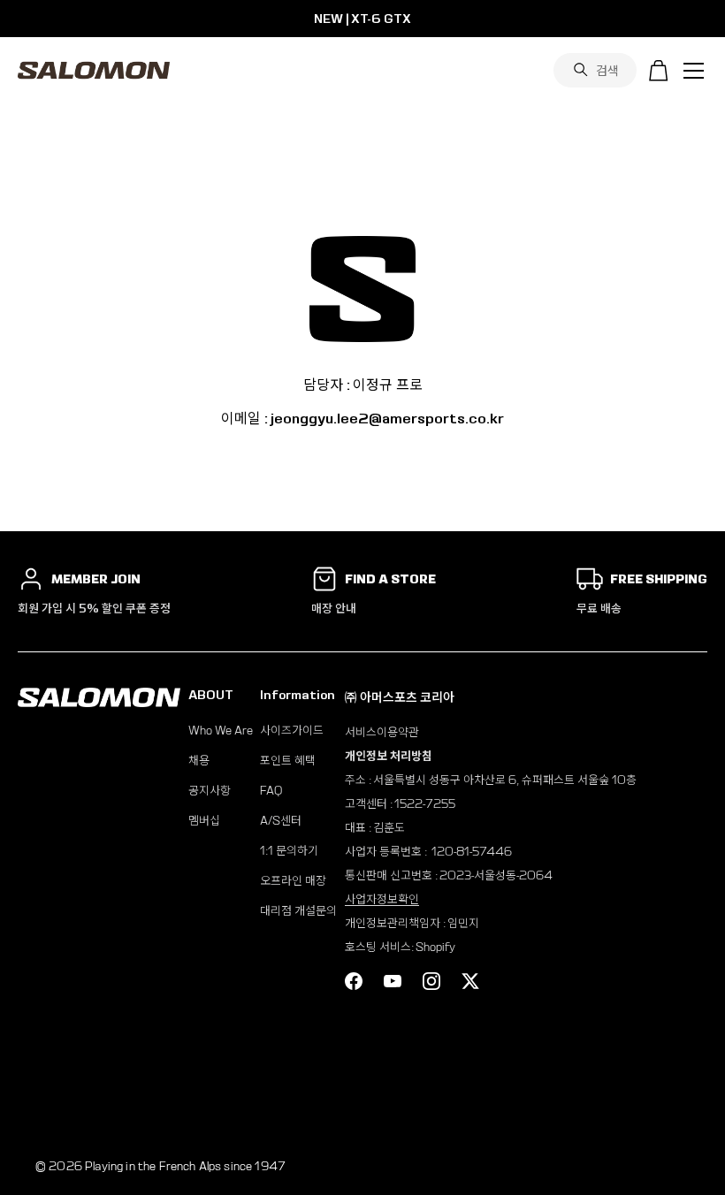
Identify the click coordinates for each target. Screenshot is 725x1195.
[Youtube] (392, 981)
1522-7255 (424, 804)
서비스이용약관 (382, 732)
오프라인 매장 (293, 880)
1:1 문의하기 (289, 850)
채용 (199, 760)
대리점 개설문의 (298, 910)
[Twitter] (470, 981)
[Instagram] (431, 981)
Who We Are (220, 730)
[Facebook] (353, 981)
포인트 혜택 (288, 760)
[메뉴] (694, 70)
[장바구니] (658, 70)
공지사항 (209, 790)
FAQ (271, 790)
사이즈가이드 (292, 730)
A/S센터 (280, 820)
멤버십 (204, 820)
